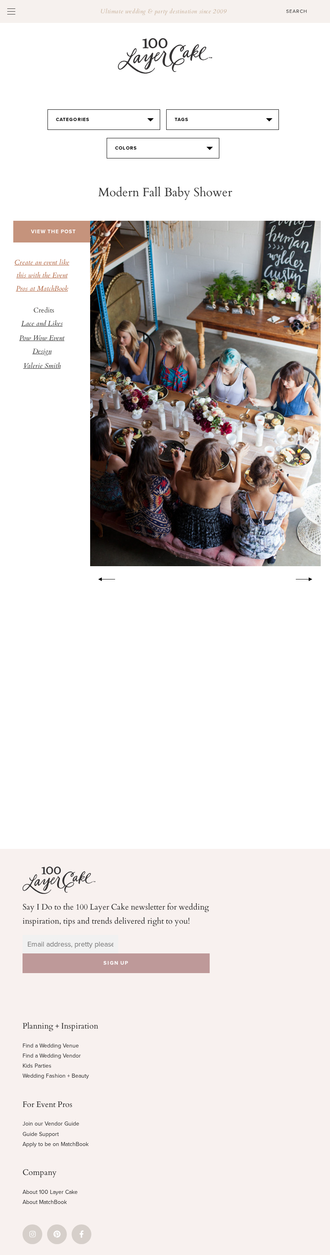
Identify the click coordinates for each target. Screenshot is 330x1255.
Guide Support (41, 1134)
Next (308, 577)
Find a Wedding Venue (51, 1045)
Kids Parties (37, 1065)
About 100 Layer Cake (50, 1192)
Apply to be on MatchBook (56, 1144)
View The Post (53, 231)
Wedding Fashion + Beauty (56, 1075)
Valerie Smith (42, 366)
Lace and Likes (42, 324)
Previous (102, 577)
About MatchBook (45, 1202)
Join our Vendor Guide (51, 1123)
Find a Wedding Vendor (52, 1055)
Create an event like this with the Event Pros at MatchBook (41, 276)
